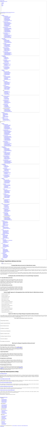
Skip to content (2, 0)
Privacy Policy (19, 425)
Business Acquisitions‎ (6, 47)
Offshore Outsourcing (6, 63)
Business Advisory (5, 141)
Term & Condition (14, 425)
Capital (4, 70)
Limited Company (5, 104)
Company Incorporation (6, 100)
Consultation (4, 43)
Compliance (4, 85)
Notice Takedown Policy (25, 425)
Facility (4, 80)
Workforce (4, 75)
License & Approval (5, 27)
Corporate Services (5, 124)
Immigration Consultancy (6, 204)
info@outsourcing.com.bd (3, 1)
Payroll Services (5, 168)
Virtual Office (4, 39)
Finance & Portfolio (5, 51)
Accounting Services (5, 21)
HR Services (4, 56)
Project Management (6, 66)
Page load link (2, 426)
